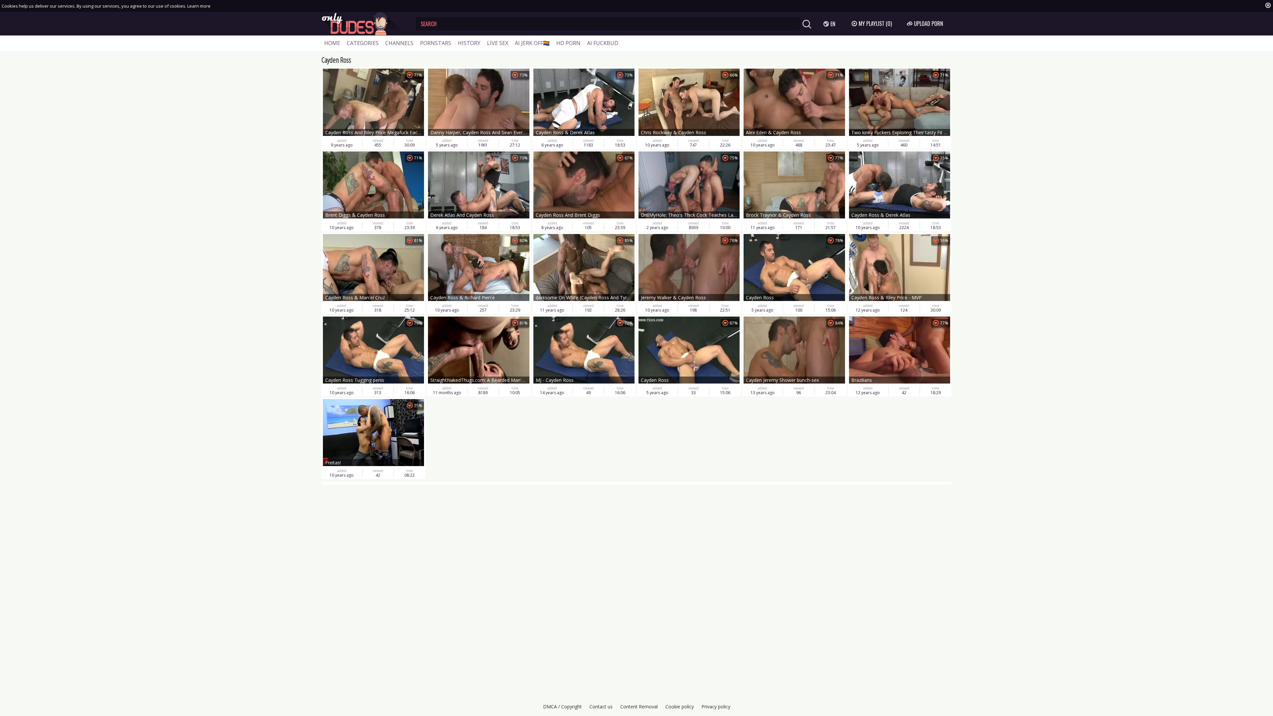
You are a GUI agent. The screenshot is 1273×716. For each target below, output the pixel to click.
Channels (399, 43)
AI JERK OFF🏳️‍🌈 (532, 43)
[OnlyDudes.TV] (364, 23)
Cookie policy (679, 706)
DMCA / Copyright (562, 706)
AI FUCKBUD (602, 43)
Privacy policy (715, 706)
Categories (363, 43)
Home (332, 43)
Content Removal (639, 706)
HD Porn (568, 43)
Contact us (601, 706)
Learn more (199, 6)
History (469, 43)
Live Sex (497, 43)
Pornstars (435, 43)
